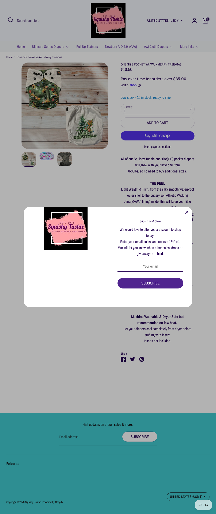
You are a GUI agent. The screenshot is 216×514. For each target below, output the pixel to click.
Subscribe (150, 283)
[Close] (187, 212)
